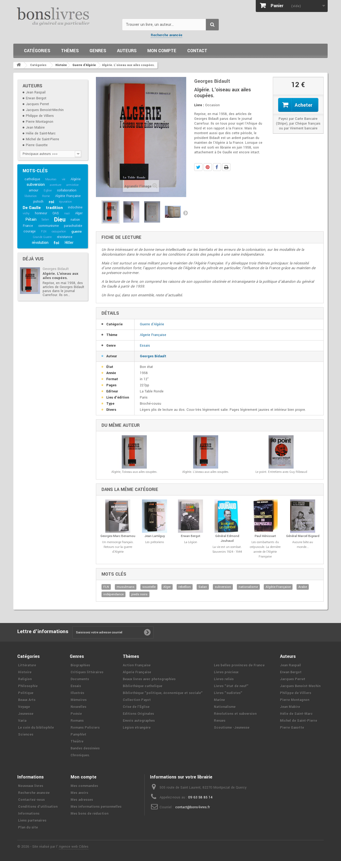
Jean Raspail (36, 92)
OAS (55, 213)
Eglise (48, 190)
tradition (54, 208)
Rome (46, 196)
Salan (45, 219)
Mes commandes (84, 786)
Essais (145, 345)
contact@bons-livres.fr (192, 807)
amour (33, 190)
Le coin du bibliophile (36, 727)
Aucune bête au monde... (302, 544)
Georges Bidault (56, 268)
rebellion (184, 587)
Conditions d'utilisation (38, 806)
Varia (22, 720)
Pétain (30, 219)
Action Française (137, 665)
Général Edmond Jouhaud (227, 538)
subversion (35, 184)
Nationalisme (225, 706)
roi (51, 202)
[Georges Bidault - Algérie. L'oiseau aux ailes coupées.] (30, 280)
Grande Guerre (42, 237)
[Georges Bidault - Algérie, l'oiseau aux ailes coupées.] (134, 452)
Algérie (76, 179)
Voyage (24, 706)
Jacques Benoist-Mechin (45, 110)
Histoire (24, 672)
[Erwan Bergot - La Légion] (190, 516)
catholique (32, 179)
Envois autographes (139, 720)
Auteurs (127, 51)
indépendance (113, 594)
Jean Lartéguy (154, 536)
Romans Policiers (85, 727)
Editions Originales (138, 713)
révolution (40, 242)
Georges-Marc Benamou (117, 536)
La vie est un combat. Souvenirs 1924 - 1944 (227, 549)
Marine (219, 700)
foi (56, 243)
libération (31, 196)
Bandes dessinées (85, 748)
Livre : (199, 105)
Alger (79, 213)
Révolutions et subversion (235, 713)
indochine (75, 207)
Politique (25, 693)
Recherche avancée (166, 35)
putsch (38, 201)
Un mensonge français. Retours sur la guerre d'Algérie (118, 547)
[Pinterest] (208, 167)
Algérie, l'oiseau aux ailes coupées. (134, 472)
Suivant (185, 212)
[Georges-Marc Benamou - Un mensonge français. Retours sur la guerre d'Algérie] (117, 516)
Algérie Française (68, 196)
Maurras (50, 179)
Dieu (59, 219)
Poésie (76, 713)
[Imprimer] (226, 167)
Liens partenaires (32, 820)
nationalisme (248, 587)
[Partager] (217, 167)
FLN (43, 231)
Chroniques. (80, 755)
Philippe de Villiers (40, 115)
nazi (67, 213)
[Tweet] (198, 167)
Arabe (302, 587)
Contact (197, 51)
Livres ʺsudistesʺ (228, 693)
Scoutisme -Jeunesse (231, 727)
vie (63, 179)
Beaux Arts (26, 700)
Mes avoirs (79, 792)
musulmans (126, 587)
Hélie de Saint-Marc (41, 133)
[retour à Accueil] (19, 65)
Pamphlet (78, 734)
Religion (25, 679)
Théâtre (77, 741)
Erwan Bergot (36, 98)
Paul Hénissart (265, 536)
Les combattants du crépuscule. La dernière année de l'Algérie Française (265, 549)
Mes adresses (82, 799)
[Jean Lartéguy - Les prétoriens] (154, 516)
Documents (80, 679)
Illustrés (77, 693)
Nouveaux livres (30, 786)
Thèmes (70, 51)
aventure (55, 185)
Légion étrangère (137, 727)
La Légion (190, 542)
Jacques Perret (37, 104)
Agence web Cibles (73, 846)
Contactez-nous (31, 799)
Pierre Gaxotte (37, 145)
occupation (59, 231)
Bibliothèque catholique (142, 686)
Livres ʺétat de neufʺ (231, 686)
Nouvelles (78, 706)
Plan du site (28, 827)
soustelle (149, 587)
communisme (48, 225)
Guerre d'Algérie (152, 324)
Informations (28, 813)
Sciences (25, 734)
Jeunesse (25, 713)
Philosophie (28, 686)
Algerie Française (153, 335)
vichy (26, 213)
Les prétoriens (154, 542)
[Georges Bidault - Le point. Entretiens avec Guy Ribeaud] (281, 452)
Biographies (80, 665)
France (28, 225)
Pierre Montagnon (39, 121)
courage (29, 231)
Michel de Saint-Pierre (42, 139)
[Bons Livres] (65, 16)
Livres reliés (224, 679)
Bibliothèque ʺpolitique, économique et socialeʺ (163, 693)
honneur (41, 213)
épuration (65, 201)
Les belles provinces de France (239, 665)
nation (75, 219)
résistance (64, 237)
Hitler (69, 242)
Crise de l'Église (136, 706)
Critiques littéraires (87, 672)
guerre (76, 231)
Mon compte (161, 51)
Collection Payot (137, 700)
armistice (72, 185)
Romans (77, 720)
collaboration (66, 190)
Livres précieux (226, 672)
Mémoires (79, 700)
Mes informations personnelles (96, 806)
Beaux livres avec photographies (149, 679)
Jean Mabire (35, 127)
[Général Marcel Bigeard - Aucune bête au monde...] (302, 516)
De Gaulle (31, 208)
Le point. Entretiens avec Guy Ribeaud (281, 472)
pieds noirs (139, 594)
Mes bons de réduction (89, 813)
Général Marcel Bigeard (302, 536)
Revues (219, 720)
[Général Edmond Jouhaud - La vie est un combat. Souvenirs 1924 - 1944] (227, 516)
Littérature (27, 665)
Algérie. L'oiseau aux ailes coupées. (60, 275)
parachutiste (73, 225)
